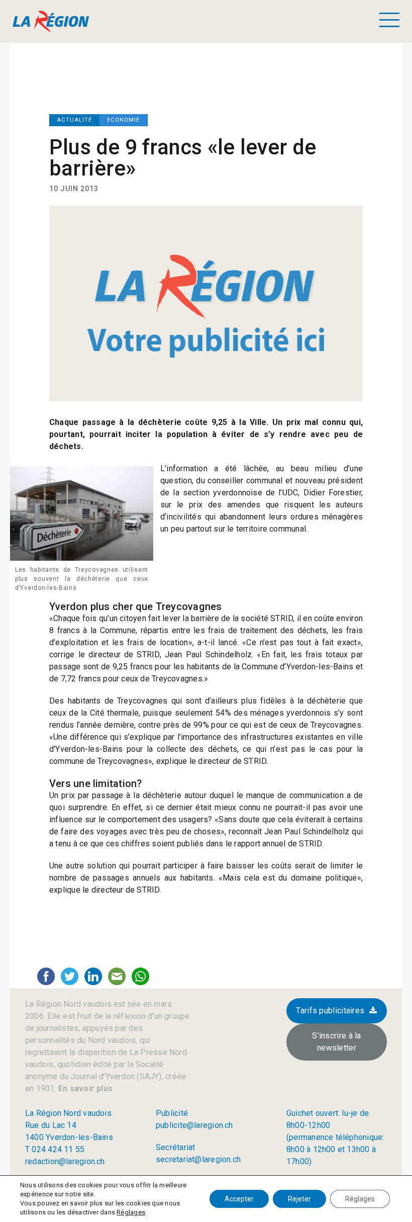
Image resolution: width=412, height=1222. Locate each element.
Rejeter (299, 1199)
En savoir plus (84, 1088)
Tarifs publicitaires (330, 1010)
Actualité (74, 120)
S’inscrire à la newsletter (336, 1042)
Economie (123, 120)
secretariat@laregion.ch (198, 1159)
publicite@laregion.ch (194, 1125)
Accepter (239, 1199)
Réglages (131, 1212)
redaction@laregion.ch (65, 1161)
